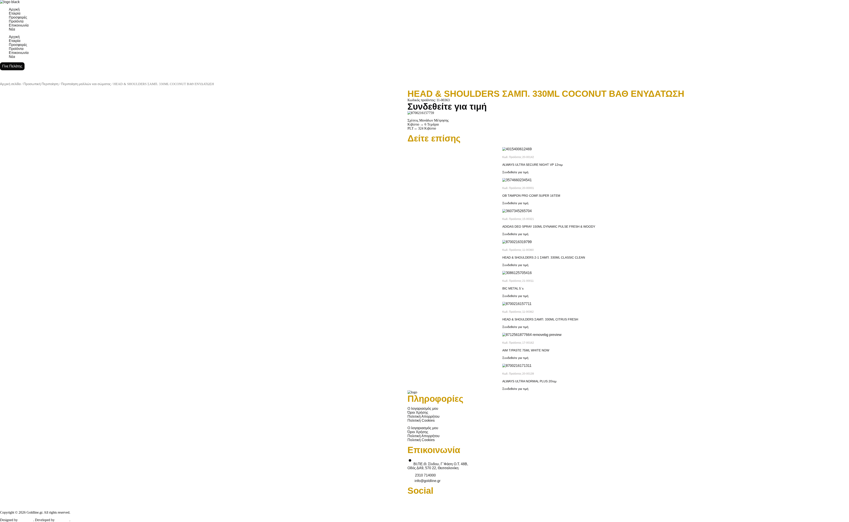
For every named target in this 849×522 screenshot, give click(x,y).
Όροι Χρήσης (417, 412)
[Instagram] (707, 500)
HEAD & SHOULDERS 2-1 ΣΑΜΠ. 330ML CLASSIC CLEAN (543, 257)
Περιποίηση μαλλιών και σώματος (86, 84)
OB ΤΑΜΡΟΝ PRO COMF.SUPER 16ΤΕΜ (531, 195)
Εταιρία (14, 13)
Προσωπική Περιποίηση (40, 84)
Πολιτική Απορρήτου (423, 416)
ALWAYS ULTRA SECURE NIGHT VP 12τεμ (532, 164)
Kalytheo (62, 520)
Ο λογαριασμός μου (422, 408)
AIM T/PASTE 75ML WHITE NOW (525, 350)
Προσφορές (18, 17)
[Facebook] (413, 500)
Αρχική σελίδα (10, 84)
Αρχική (14, 9)
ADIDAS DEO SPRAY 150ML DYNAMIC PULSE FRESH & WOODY (548, 226)
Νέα (12, 29)
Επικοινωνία (19, 25)
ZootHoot (26, 520)
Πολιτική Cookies (421, 420)
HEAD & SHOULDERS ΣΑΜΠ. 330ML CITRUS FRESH (540, 319)
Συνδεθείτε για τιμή (447, 106)
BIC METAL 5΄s (513, 288)
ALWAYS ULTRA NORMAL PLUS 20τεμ (529, 381)
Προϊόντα (16, 21)
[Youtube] (560, 500)
